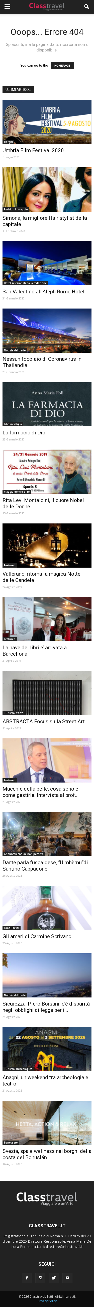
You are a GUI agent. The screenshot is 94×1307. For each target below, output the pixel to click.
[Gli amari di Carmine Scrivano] (47, 908)
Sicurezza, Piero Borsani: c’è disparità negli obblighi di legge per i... (46, 1007)
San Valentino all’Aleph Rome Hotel (43, 292)
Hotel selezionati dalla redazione (25, 283)
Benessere (11, 1142)
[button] (87, 7)
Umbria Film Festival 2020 (33, 150)
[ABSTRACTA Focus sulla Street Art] (47, 693)
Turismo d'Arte (13, 713)
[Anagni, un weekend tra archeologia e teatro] (47, 1049)
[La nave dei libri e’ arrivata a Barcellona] (47, 619)
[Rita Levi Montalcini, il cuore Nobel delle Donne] (47, 472)
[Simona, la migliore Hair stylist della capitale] (47, 189)
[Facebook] (27, 1278)
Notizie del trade (15, 350)
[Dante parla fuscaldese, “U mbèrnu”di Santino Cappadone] (47, 834)
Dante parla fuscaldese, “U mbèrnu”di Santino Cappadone (45, 865)
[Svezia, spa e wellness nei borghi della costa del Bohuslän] (47, 1123)
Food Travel (11, 928)
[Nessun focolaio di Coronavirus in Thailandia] (47, 331)
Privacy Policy (47, 1301)
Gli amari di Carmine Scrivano (37, 936)
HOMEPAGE (62, 65)
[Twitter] (54, 1278)
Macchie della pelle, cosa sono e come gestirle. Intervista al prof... (41, 792)
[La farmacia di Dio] (47, 404)
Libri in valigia (13, 424)
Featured (9, 565)
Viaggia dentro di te (17, 491)
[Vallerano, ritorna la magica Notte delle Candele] (47, 545)
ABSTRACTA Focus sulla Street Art (44, 721)
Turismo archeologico (18, 1069)
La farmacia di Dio (24, 433)
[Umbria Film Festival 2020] (47, 122)
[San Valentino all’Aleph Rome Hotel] (47, 263)
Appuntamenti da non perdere (23, 854)
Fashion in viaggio (16, 209)
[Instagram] (40, 1278)
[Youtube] (67, 1278)
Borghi (8, 142)
